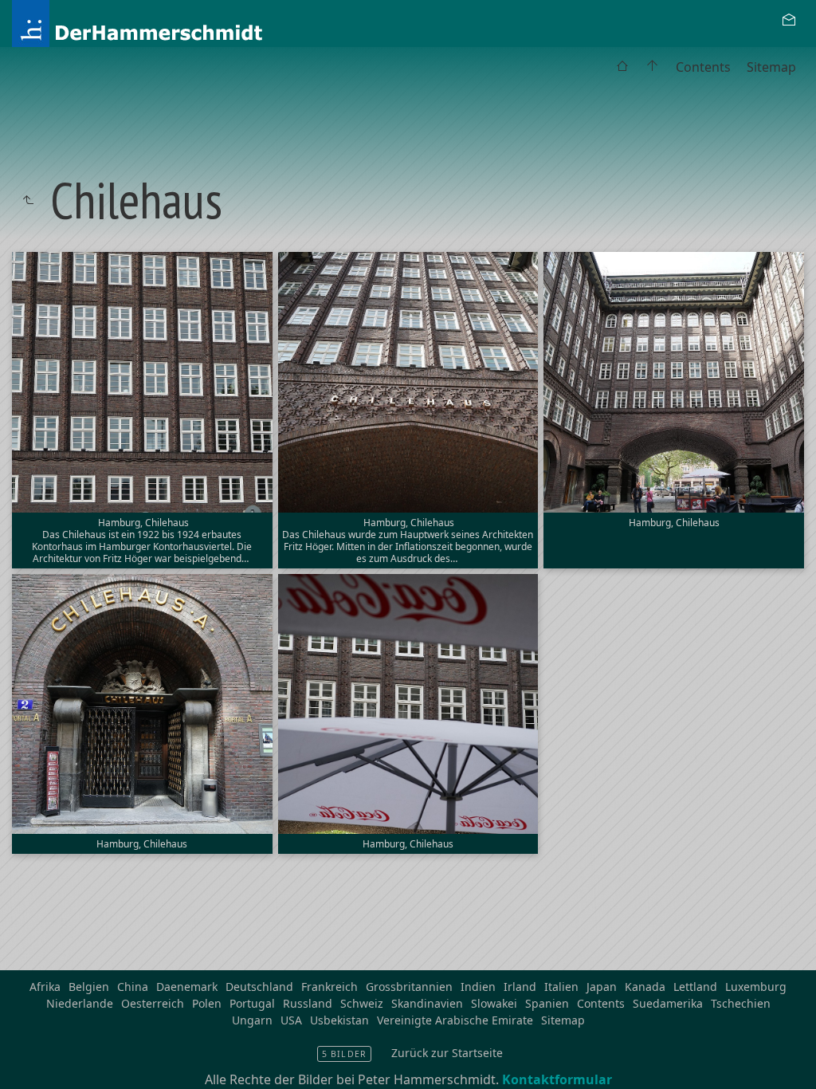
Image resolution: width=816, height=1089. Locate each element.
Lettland (695, 986)
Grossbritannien (409, 986)
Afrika (45, 986)
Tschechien (741, 1003)
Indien (478, 986)
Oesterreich (152, 1003)
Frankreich (329, 986)
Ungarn (252, 1020)
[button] (25, 1064)
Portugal (252, 1003)
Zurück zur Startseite (447, 1052)
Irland (520, 986)
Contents (703, 67)
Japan (601, 986)
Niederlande (79, 1003)
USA (291, 1020)
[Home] (181, 22)
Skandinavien (427, 1003)
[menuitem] (622, 67)
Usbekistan (339, 1020)
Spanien (547, 1003)
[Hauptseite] (653, 67)
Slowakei (494, 1003)
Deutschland (259, 986)
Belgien (89, 986)
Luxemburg (756, 986)
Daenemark (187, 986)
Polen (207, 1003)
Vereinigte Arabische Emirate (455, 1020)
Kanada (645, 986)
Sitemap (771, 67)
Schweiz (361, 1003)
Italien (561, 986)
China (132, 986)
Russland (307, 1003)
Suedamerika (668, 1003)
